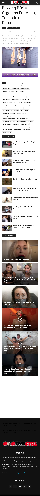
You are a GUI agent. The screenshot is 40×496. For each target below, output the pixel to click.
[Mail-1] (20, 486)
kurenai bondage (26, 127)
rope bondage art (7, 129)
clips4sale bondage (7, 107)
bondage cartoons (32, 96)
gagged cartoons (7, 124)
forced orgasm (24, 110)
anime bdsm (10, 83)
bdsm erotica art (20, 91)
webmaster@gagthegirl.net (18, 473)
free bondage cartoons (21, 121)
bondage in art (25, 99)
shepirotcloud (17, 129)
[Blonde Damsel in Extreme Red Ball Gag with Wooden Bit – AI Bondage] (20, 319)
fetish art (16, 110)
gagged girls (16, 124)
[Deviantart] (15, 486)
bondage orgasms (7, 102)
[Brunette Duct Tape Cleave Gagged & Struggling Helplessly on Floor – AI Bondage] (20, 365)
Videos (4, 27)
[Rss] (29, 486)
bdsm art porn (6, 88)
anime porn (29, 83)
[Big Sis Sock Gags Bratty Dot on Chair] (7, 181)
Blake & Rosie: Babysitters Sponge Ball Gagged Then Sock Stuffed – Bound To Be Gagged (20, 280)
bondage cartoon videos (19, 96)
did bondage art (29, 107)
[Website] (25, 486)
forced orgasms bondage (9, 118)
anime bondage (20, 83)
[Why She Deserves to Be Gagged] (20, 251)
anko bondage (14, 85)
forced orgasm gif (21, 113)
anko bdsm (5, 85)
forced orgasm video (20, 116)
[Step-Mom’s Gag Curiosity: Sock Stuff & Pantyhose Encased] (7, 162)
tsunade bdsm (26, 129)
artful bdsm (23, 85)
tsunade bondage (7, 132)
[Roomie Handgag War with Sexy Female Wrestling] (7, 200)
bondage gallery (16, 99)
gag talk (31, 121)
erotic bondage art (7, 110)
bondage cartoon (7, 96)
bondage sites (6, 105)
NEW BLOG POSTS (8, 236)
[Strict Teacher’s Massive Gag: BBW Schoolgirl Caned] (7, 172)
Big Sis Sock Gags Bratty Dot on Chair (25, 179)
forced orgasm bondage (9, 113)
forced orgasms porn (22, 118)
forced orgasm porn (8, 116)
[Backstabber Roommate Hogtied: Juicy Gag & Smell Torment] (7, 228)
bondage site (27, 102)
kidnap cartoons (7, 127)
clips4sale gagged (18, 107)
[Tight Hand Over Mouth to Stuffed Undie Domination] (7, 153)
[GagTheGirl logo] (20, 443)
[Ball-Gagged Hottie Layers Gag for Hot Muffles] (7, 218)
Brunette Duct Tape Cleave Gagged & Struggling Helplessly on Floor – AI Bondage (18, 371)
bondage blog (26, 94)
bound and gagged (26, 105)
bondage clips (6, 99)
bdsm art (30, 85)
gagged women (25, 124)
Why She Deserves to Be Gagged (16, 259)
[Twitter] (10, 486)
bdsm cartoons (25, 88)
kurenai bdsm (16, 127)
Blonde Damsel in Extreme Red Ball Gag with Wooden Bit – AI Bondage (18, 326)
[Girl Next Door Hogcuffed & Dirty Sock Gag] (7, 144)
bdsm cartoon (15, 88)
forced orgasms (31, 116)
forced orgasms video (8, 121)
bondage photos (18, 102)
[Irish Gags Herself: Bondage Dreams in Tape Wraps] (7, 209)
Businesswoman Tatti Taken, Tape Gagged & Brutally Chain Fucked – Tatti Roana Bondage (20, 348)
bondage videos (16, 105)
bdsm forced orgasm (8, 94)
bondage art (18, 94)
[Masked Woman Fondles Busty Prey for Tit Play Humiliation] (7, 190)
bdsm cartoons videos (8, 91)
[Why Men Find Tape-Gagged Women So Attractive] (20, 297)
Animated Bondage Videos (13, 27)
